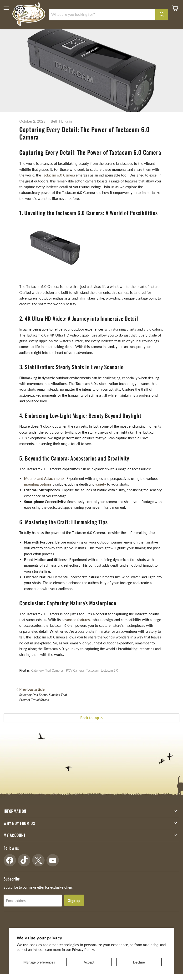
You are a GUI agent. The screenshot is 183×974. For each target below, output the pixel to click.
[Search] (161, 14)
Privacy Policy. (83, 949)
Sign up (74, 900)
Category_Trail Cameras (47, 670)
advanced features (76, 619)
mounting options (38, 484)
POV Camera (75, 670)
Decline (139, 962)
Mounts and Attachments (44, 478)
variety (100, 484)
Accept (89, 962)
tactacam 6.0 (109, 670)
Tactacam (92, 670)
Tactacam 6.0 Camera (58, 175)
